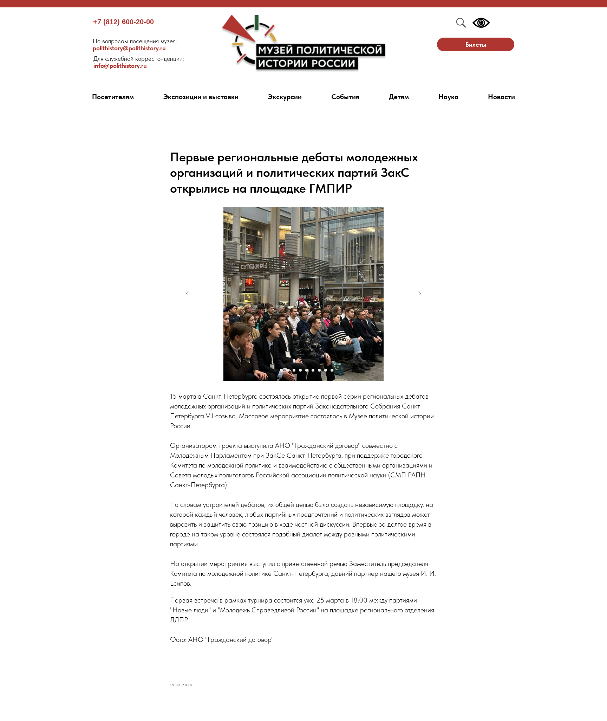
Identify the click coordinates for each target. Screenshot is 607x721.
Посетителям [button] (113, 96)
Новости (501, 96)
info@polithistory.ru (138, 62)
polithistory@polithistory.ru (135, 44)
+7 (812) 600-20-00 (123, 22)
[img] (304, 43)
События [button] (345, 96)
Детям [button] (399, 96)
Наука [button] (448, 96)
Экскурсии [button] (285, 96)
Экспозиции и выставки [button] (201, 96)
